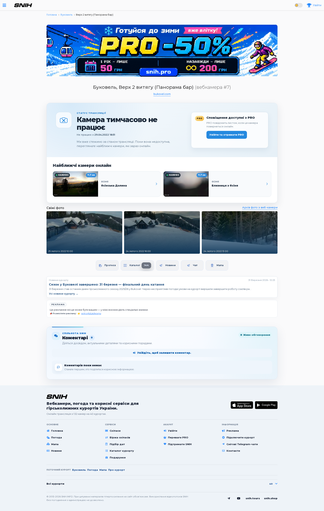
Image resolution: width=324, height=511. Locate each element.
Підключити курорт (240, 437)
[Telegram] (229, 498)
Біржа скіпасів (120, 437)
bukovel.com (162, 94)
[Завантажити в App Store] (242, 405)
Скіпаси (115, 430)
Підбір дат (117, 444)
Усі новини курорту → (63, 293)
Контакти (233, 450)
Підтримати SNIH (180, 444)
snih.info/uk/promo (91, 313)
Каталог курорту (122, 450)
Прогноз (110, 265)
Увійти (172, 430)
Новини (170, 265)
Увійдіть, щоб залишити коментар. (164, 352)
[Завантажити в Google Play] (266, 405)
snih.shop (271, 498)
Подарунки (118, 457)
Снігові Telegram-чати (242, 444)
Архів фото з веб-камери (260, 207)
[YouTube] (239, 498)
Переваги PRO (178, 437)
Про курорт (116, 469)
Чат (195, 265)
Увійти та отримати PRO (226, 134)
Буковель (79, 469)
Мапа (220, 265)
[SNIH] (57, 397)
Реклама (58, 304)
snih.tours (253, 498)
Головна (57, 430)
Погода (56, 437)
